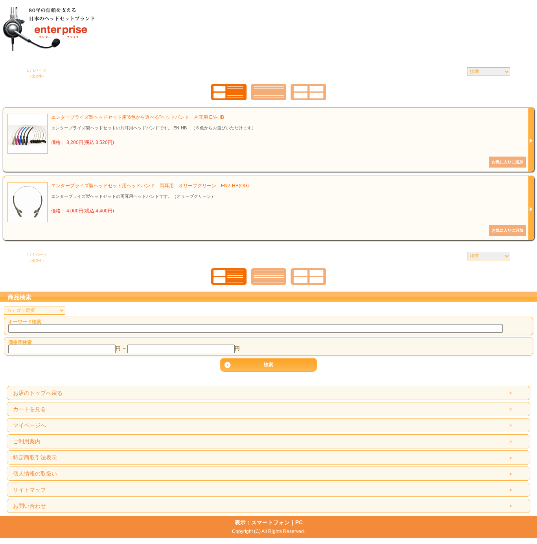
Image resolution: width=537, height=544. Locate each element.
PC (299, 522)
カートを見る (29, 409)
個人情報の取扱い (35, 473)
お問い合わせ (29, 506)
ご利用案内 (26, 441)
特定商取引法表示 (35, 457)
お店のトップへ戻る (38, 393)
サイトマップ (29, 490)
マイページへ (29, 425)
